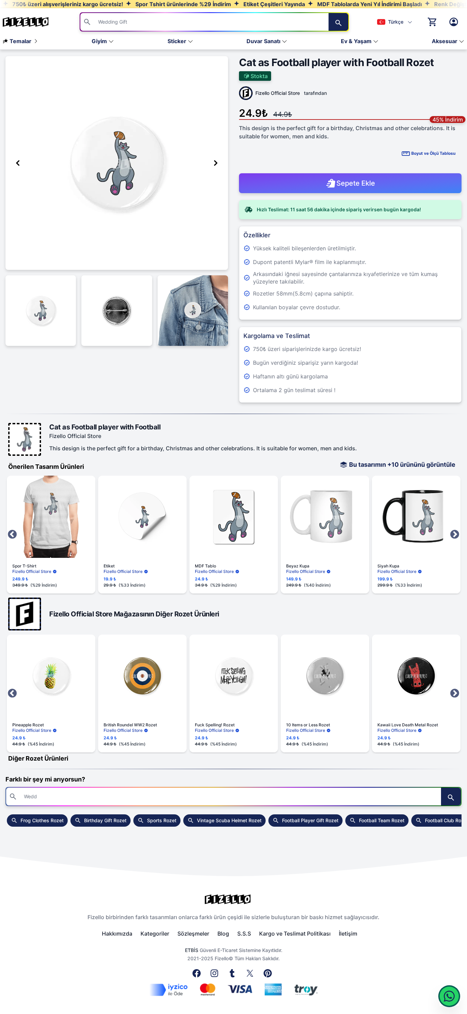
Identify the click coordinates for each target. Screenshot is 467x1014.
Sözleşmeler (193, 933)
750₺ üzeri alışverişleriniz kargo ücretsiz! (67, 4)
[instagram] (215, 975)
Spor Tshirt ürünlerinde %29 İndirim (182, 4)
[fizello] (233, 899)
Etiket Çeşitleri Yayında (273, 4)
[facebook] (197, 975)
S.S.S (244, 933)
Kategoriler (155, 933)
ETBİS (191, 950)
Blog (223, 933)
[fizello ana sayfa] (32, 21)
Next (455, 534)
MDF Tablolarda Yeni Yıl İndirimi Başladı (369, 4)
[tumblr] (233, 975)
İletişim (348, 933)
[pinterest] (269, 975)
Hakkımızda (117, 933)
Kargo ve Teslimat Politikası (295, 933)
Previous (12, 534)
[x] (251, 975)
